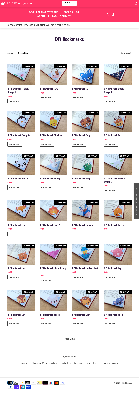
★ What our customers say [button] (136, 200)
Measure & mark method (36, 25)
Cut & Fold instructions (72, 363)
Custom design (14, 25)
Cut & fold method (60, 25)
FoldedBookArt (126, 383)
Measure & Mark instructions (45, 363)
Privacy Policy (92, 363)
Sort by (11, 53)
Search (24, 363)
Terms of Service (110, 363)
